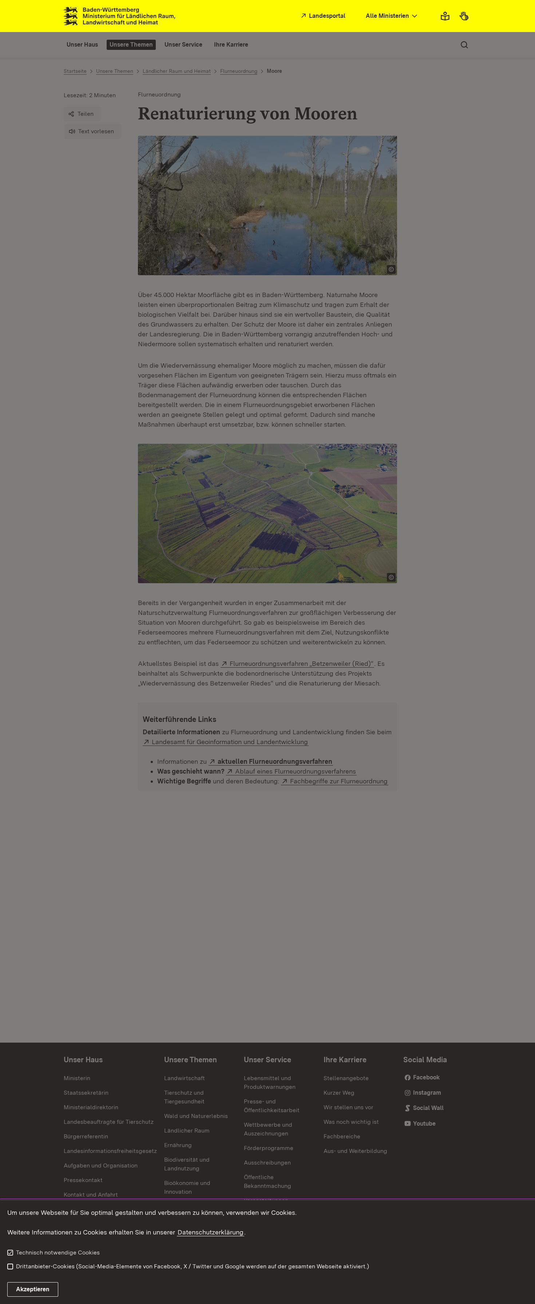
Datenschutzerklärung (210, 1232)
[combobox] (392, 16)
